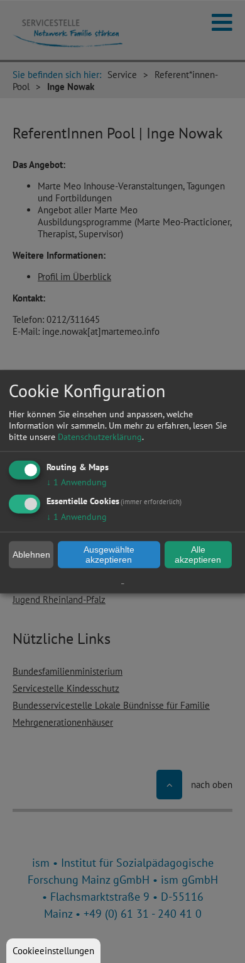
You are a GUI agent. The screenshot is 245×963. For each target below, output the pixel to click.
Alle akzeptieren (198, 554)
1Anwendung (76, 481)
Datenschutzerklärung (100, 436)
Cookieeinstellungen (53, 951)
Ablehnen (31, 554)
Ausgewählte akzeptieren (109, 554)
